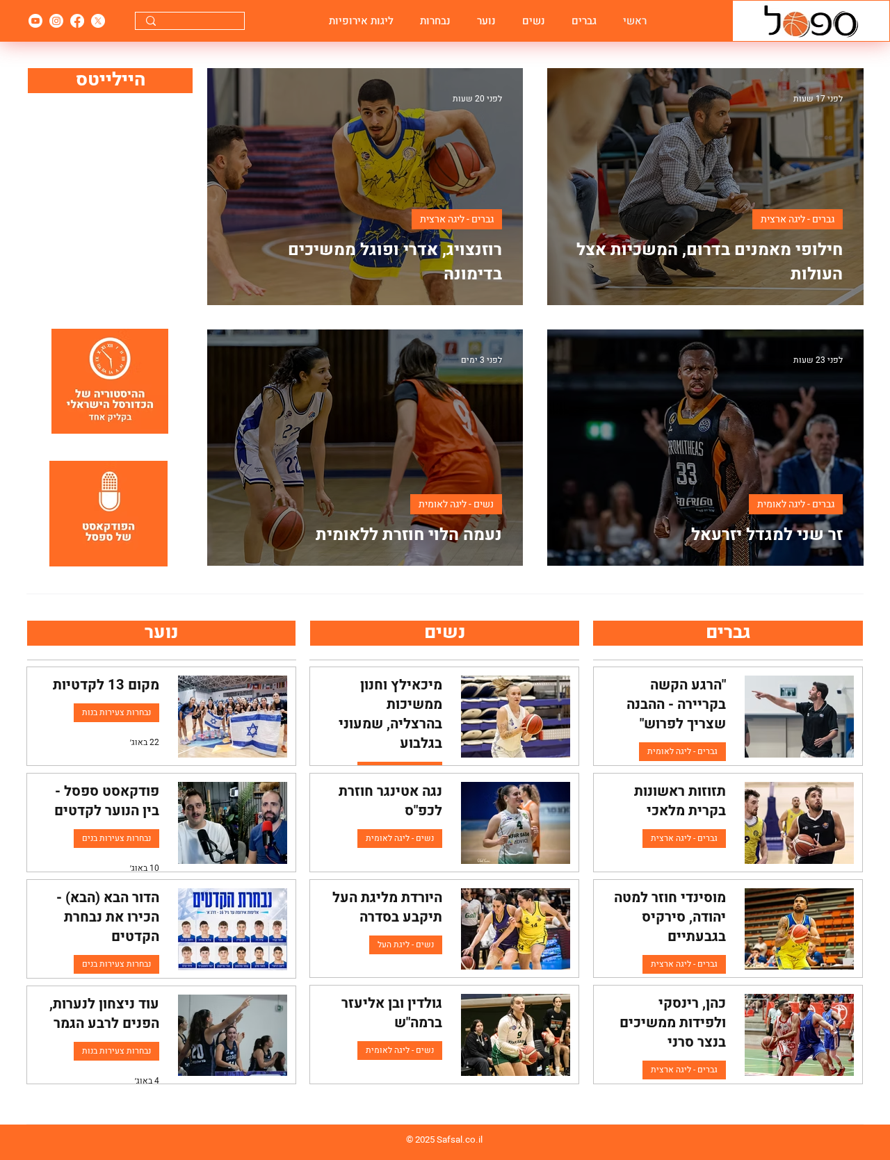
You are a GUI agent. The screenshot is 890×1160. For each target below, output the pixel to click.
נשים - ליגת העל (406, 944)
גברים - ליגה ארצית (797, 219)
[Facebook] (77, 21)
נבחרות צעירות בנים (116, 838)
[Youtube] (35, 21)
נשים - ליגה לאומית (456, 504)
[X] (98, 21)
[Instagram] (56, 21)
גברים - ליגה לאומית (795, 504)
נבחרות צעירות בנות (116, 712)
